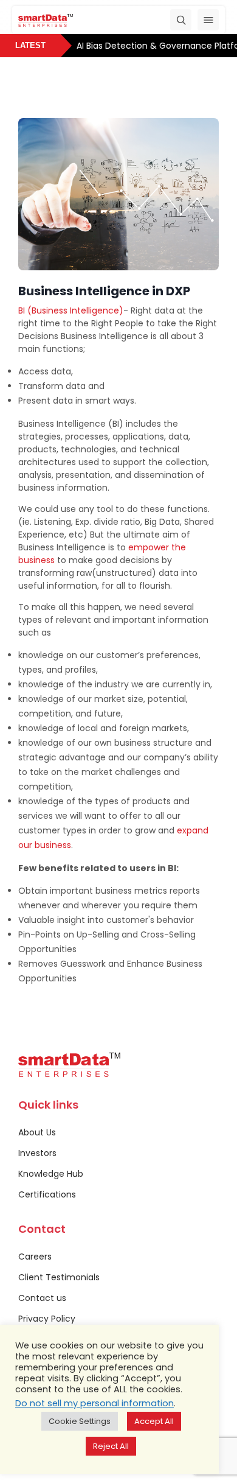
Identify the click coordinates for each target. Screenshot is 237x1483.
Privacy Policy (46, 1319)
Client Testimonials (59, 1277)
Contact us (42, 1298)
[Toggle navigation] (208, 19)
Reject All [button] (111, 1446)
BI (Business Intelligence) (70, 310)
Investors (37, 1153)
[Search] (180, 19)
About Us (37, 1132)
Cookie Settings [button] (80, 1421)
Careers (35, 1256)
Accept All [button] (154, 1421)
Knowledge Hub (50, 1174)
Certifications (47, 1194)
